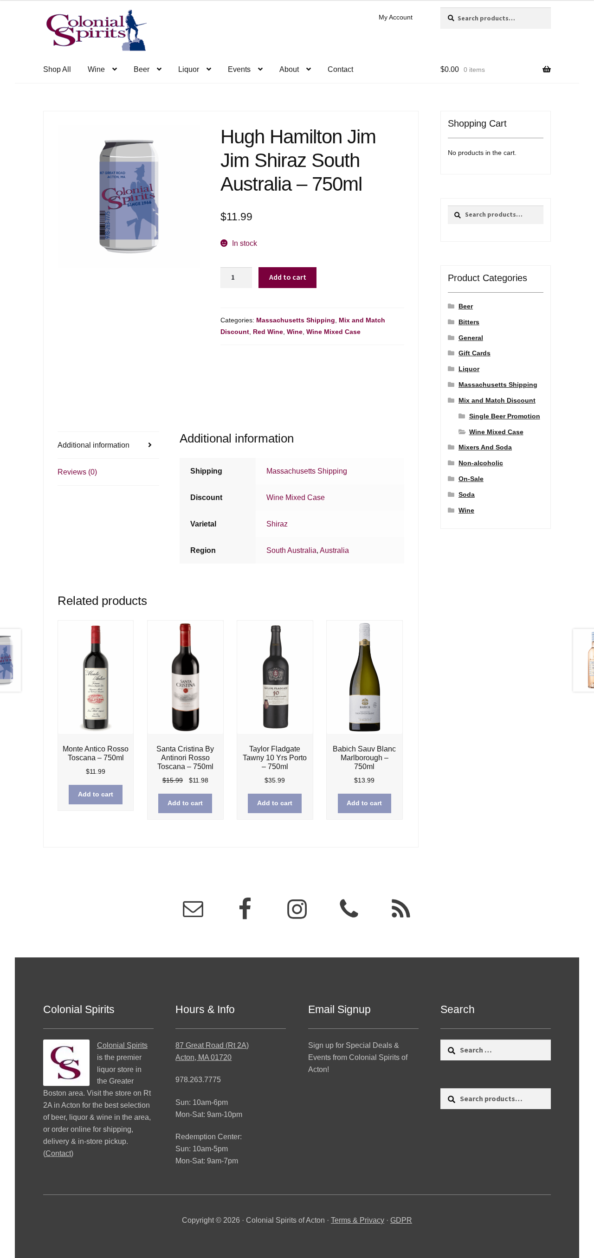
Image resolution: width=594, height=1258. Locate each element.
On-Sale (471, 478)
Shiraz (277, 524)
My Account (396, 17)
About (289, 69)
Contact (340, 69)
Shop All (57, 69)
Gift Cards (474, 353)
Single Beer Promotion (504, 416)
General (470, 337)
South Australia (291, 550)
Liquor (188, 69)
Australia (334, 550)
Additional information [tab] (93, 445)
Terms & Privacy (357, 1220)
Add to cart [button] (95, 794)
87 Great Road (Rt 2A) (212, 1045)
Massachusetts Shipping (295, 320)
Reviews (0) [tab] (77, 472)
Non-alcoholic (480, 463)
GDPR (401, 1220)
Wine (96, 69)
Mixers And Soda (485, 447)
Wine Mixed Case (333, 331)
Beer (141, 69)
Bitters (468, 322)
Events (239, 69)
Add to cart (287, 277)
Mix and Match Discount (497, 400)
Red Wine (268, 331)
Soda (466, 494)
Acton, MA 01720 (203, 1057)
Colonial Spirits (122, 1045)
